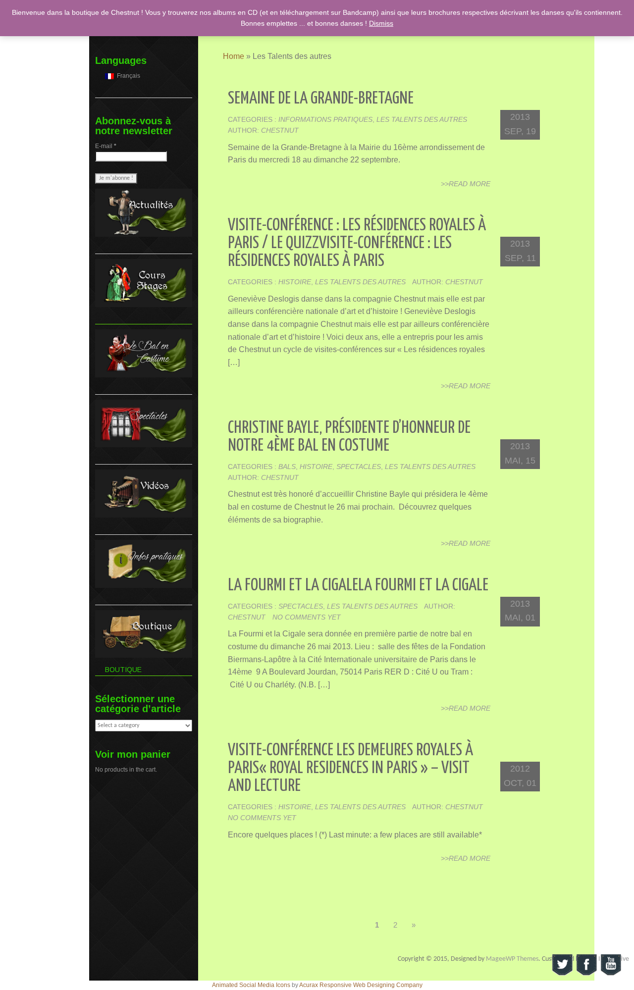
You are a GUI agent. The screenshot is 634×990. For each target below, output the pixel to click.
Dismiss (381, 23)
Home (233, 56)
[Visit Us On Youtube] (610, 964)
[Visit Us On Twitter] (562, 964)
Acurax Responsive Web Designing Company (361, 985)
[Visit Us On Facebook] (586, 964)
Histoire (294, 282)
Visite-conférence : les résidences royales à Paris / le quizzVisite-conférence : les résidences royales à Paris (357, 243)
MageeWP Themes (512, 959)
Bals (287, 466)
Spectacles (358, 466)
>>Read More (465, 184)
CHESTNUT (280, 130)
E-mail (105, 146)
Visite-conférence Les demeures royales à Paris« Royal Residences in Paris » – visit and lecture (350, 768)
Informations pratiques (325, 119)
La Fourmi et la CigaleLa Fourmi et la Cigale (358, 585)
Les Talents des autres (421, 119)
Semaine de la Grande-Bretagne (321, 99)
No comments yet (306, 617)
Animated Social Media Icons (251, 985)
